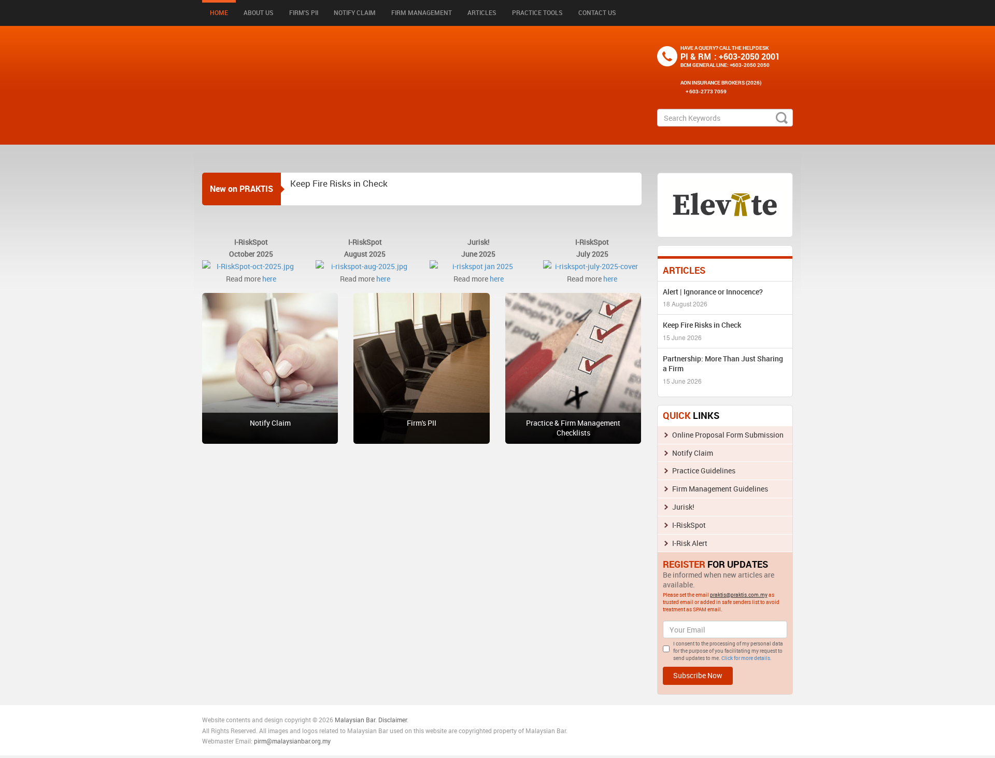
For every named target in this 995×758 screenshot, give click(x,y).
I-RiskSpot (689, 525)
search (782, 118)
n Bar (368, 719)
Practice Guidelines (703, 470)
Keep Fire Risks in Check (339, 183)
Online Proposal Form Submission (728, 435)
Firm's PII (303, 12)
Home (219, 12)
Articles (481, 12)
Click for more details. (746, 658)
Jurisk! (683, 507)
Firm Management (421, 12)
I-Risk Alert (689, 543)
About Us (259, 12)
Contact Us (597, 12)
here (269, 279)
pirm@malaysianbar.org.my (292, 741)
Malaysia (347, 719)
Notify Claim (355, 12)
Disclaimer (392, 719)
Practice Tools (537, 12)
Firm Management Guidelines (720, 489)
